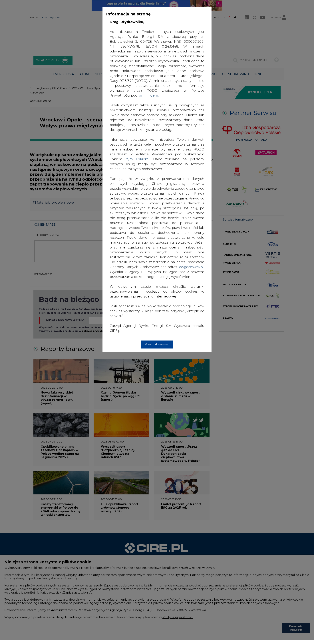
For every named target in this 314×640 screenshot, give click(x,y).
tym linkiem (137, 159)
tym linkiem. (148, 95)
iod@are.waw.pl (191, 267)
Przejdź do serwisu (157, 344)
